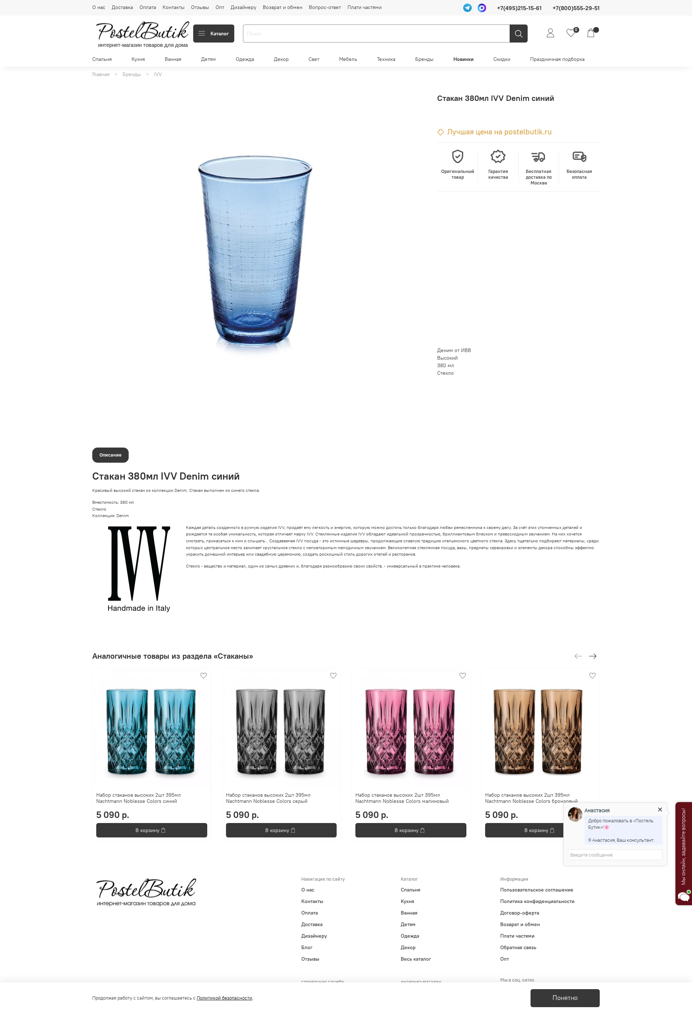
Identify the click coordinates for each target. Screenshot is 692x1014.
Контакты (174, 7)
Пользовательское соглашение (536, 889)
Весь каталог (416, 959)
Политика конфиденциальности (537, 901)
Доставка (122, 7)
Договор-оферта (519, 913)
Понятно (565, 998)
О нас (98, 7)
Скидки (501, 59)
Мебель (348, 59)
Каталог (219, 33)
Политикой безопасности (224, 998)
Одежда (245, 59)
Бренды (424, 59)
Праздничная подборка (557, 59)
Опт (220, 7)
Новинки (463, 59)
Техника (386, 59)
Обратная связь (518, 947)
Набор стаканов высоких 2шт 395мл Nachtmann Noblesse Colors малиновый (402, 797)
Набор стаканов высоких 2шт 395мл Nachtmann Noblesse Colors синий (138, 797)
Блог (306, 947)
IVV (158, 74)
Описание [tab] (110, 455)
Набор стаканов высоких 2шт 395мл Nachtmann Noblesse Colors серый (268, 797)
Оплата (147, 7)
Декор (281, 59)
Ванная (173, 59)
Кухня (138, 59)
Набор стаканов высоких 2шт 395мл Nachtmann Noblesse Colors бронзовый (531, 797)
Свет (314, 59)
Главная (101, 74)
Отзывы (200, 7)
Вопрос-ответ (325, 7)
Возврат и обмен (282, 7)
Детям (208, 59)
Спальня (102, 59)
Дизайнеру (243, 7)
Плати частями (364, 7)
